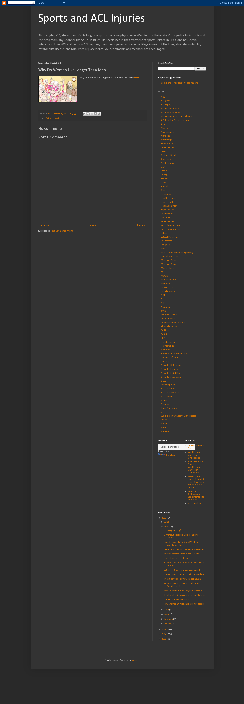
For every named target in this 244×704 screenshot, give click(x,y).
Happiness (166, 194)
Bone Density (167, 147)
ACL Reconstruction (170, 113)
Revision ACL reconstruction (174, 354)
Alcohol (164, 128)
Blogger (135, 660)
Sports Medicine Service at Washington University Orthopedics (196, 467)
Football (165, 186)
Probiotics (165, 330)
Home (93, 225)
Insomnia (165, 217)
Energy (164, 175)
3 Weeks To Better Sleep (176, 558)
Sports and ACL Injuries (91, 18)
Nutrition (165, 307)
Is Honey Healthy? (172, 530)
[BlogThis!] (88, 114)
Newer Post (44, 225)
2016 (164, 639)
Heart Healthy (167, 202)
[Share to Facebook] (95, 114)
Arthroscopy (166, 140)
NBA (163, 295)
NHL (163, 303)
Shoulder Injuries (169, 369)
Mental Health (168, 268)
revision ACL (167, 350)
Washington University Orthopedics (178, 416)
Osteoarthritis (168, 319)
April (166, 610)
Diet (163, 167)
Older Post (141, 225)
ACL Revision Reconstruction (175, 120)
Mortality (165, 284)
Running (165, 361)
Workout (165, 431)
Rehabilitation (168, 342)
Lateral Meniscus (169, 237)
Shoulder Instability (170, 373)
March (167, 614)
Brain (163, 151)
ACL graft (165, 101)
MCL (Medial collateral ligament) (177, 253)
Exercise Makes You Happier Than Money (184, 549)
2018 (164, 629)
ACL (163, 97)
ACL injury (166, 105)
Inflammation (167, 214)
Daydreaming (167, 163)
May (166, 527)
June (167, 522)
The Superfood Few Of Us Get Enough (182, 579)
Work (163, 427)
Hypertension (167, 210)
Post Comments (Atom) (62, 231)
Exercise (165, 179)
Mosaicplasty (167, 287)
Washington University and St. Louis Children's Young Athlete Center (196, 482)
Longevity (56, 118)
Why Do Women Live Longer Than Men (183, 591)
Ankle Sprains (167, 132)
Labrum (164, 233)
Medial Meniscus (169, 256)
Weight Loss (167, 424)
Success (165, 404)
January (168, 624)
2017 (164, 634)
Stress (164, 400)
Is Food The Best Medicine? (177, 600)
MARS (164, 249)
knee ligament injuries (172, 225)
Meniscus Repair (169, 260)
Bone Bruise (167, 144)
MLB (163, 272)
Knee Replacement (170, 229)
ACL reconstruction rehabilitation (177, 116)
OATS (163, 311)
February (168, 619)
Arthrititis (165, 136)
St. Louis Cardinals (170, 393)
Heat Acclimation (169, 206)
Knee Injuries (167, 221)
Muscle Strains (168, 291)
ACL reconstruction (170, 109)
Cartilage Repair (169, 155)
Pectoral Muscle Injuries (173, 323)
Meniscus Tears (168, 264)
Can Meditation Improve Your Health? (182, 554)
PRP (163, 338)
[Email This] (85, 114)
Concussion (166, 159)
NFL (163, 299)
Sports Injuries (168, 385)
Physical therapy (169, 326)
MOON (164, 276)
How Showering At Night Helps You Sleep (184, 604)
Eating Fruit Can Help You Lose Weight (182, 570)
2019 (164, 518)
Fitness (164, 183)
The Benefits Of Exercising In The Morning (184, 595)
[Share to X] (92, 114)
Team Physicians (169, 408)
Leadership (166, 241)
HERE (136, 77)
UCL (163, 412)
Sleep (163, 381)
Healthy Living (168, 198)
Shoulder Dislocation (171, 365)
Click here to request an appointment (179, 83)
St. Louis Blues (168, 389)
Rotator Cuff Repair (170, 357)
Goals (163, 190)
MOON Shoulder (169, 280)
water (164, 420)
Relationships (167, 346)
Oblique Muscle (169, 315)
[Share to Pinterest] (99, 114)
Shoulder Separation (171, 377)
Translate (170, 455)
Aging (48, 118)
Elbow (164, 171)
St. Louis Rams (168, 396)
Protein (164, 334)
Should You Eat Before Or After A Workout (184, 574)
